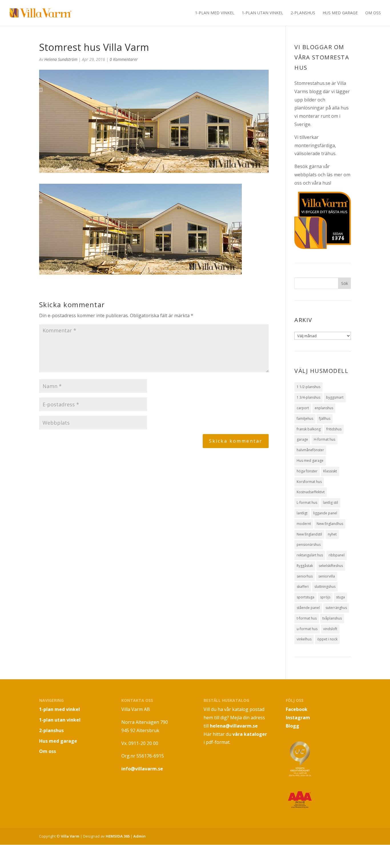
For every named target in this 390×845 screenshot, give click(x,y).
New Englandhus (330, 523)
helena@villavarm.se (234, 726)
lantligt (302, 513)
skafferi (303, 586)
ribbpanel (337, 555)
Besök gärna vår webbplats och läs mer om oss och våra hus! (322, 174)
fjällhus (324, 418)
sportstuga (305, 597)
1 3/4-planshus (308, 397)
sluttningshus (324, 586)
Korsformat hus (309, 481)
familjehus (305, 418)
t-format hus (307, 618)
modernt (304, 523)
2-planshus (303, 13)
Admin (139, 836)
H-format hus (324, 439)
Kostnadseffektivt (311, 492)
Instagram (298, 717)
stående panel (308, 607)
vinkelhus (304, 639)
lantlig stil (330, 502)
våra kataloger (249, 734)
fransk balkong (309, 429)
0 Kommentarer (124, 59)
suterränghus (336, 607)
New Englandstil (309, 534)
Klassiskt (330, 471)
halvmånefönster (310, 450)
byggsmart (334, 397)
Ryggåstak (305, 565)
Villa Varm (70, 836)
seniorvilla (326, 576)
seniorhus (305, 576)
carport (303, 407)
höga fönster (307, 471)
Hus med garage (340, 13)
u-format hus (307, 628)
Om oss (373, 13)
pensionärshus (309, 544)
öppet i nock (327, 639)
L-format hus (307, 502)
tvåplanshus (332, 618)
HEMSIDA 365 (118, 836)
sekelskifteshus (331, 565)
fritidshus (333, 429)
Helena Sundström (60, 59)
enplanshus (324, 407)
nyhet (332, 534)
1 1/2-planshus (308, 386)
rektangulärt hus (310, 555)
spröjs (325, 597)
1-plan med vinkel (214, 13)
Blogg (292, 726)
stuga (340, 597)
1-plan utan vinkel (262, 13)
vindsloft (330, 628)
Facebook (296, 709)
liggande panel (325, 513)
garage (302, 439)
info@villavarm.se (142, 769)
